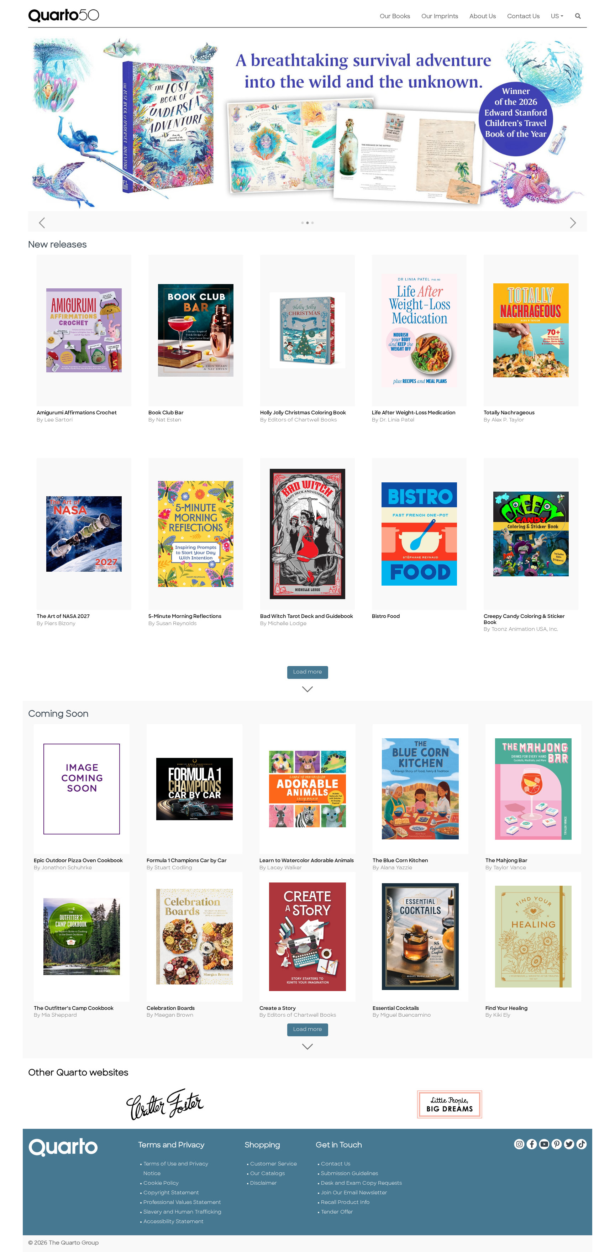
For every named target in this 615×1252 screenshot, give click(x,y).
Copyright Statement (171, 1193)
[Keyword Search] (578, 16)
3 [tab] (312, 223)
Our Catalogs (267, 1174)
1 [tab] (302, 223)
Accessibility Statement (173, 1222)
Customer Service (273, 1164)
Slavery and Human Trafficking (182, 1212)
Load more (310, 672)
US (555, 17)
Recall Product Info (345, 1202)
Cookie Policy (161, 1183)
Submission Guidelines (349, 1174)
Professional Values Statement (182, 1202)
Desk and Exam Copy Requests (361, 1183)
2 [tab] (307, 223)
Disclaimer (263, 1183)
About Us (482, 17)
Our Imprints (439, 17)
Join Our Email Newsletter (354, 1193)
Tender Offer (337, 1212)
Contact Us (523, 17)
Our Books (395, 17)
